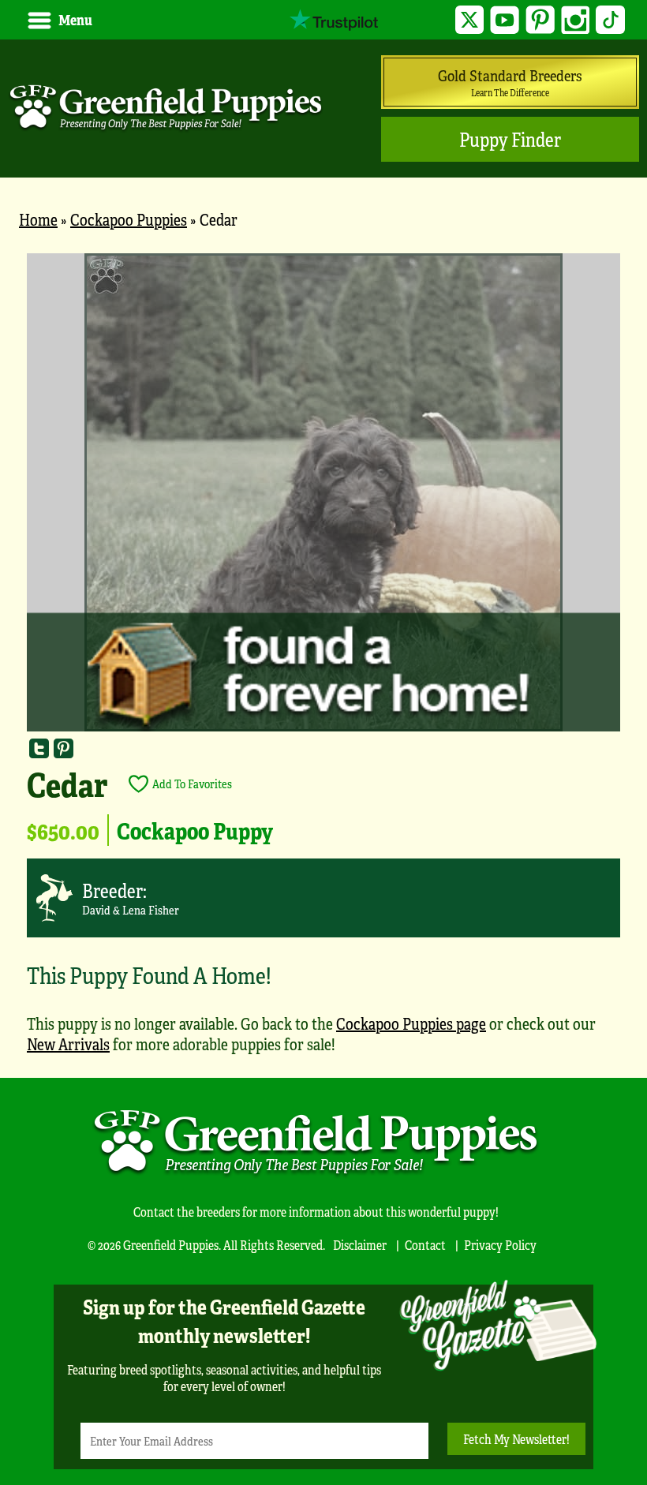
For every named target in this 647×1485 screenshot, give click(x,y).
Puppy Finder (510, 139)
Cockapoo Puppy (195, 830)
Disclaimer (360, 1245)
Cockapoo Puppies (128, 219)
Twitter (469, 20)
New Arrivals (68, 1043)
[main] (323, 661)
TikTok (610, 20)
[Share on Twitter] (39, 748)
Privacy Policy (500, 1245)
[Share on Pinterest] (63, 748)
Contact (425, 1245)
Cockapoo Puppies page (411, 1023)
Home (38, 219)
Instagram (575, 20)
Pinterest (540, 20)
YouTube (504, 20)
